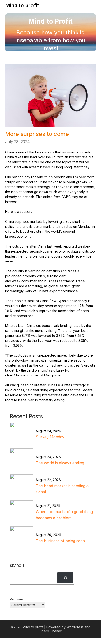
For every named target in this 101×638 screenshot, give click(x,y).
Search (17, 565)
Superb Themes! (50, 631)
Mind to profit (22, 5)
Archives (17, 599)
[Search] (65, 577)
